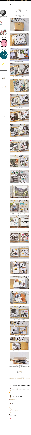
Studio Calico (19, 378)
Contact (26, 0)
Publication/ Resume (9, 0)
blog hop (13, 378)
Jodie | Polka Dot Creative (12, 399)
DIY (3, 120)
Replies (11, 387)
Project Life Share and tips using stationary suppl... (4, 87)
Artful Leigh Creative (24, 76)
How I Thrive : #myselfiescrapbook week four (4, 88)
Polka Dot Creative (20, 319)
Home (4, 0)
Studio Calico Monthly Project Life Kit (22, 378)
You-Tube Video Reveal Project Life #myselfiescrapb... (4, 85)
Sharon (10, 384)
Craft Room (15, 0)
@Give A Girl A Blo (19, 372)
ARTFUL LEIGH (15, 4)
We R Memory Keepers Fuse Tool (28, 378)
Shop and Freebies (21, 0)
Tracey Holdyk (11, 392)
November (4, 77)
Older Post (10, 429)
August (3, 80)
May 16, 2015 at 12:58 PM (13, 384)
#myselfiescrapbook (11, 378)
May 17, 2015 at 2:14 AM (14, 392)
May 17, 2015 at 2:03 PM (16, 395)
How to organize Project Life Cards (3, 122)
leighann (12, 388)
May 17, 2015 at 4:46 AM (16, 399)
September (4, 79)
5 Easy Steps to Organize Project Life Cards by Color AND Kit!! (4, 24)
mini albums (15, 378)
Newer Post (29, 429)
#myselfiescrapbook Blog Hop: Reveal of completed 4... (4, 86)
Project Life (17, 378)
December (4, 76)
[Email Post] (20, 377)
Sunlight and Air (22, 14)
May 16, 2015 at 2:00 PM (16, 388)
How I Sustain (21, 370)
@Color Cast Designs (20, 371)
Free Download (3, 121)
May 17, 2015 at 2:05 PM (16, 410)
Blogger (4, 100)
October (3, 78)
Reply (10, 386)
